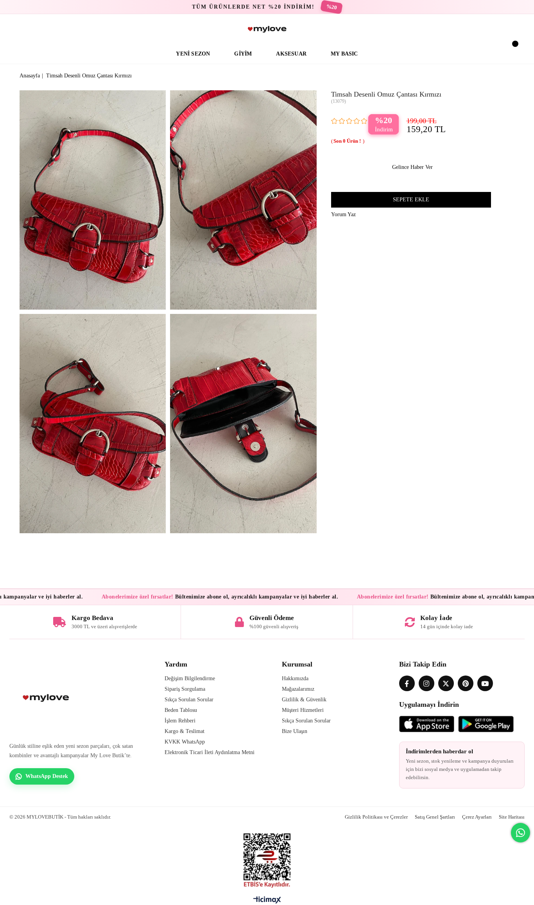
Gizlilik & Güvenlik (304, 699)
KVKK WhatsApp (185, 742)
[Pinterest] (465, 683)
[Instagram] (426, 683)
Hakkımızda (295, 678)
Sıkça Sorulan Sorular (189, 699)
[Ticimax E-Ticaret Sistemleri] (267, 902)
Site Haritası (512, 817)
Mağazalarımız (298, 689)
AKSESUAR (291, 54)
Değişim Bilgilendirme (190, 678)
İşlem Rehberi (180, 721)
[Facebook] (407, 683)
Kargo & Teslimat (184, 731)
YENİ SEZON (193, 54)
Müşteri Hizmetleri (303, 710)
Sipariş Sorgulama (185, 689)
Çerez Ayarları (477, 817)
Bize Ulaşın (294, 731)
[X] (446, 683)
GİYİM (243, 54)
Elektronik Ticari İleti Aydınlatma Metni (209, 752)
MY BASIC (344, 54)
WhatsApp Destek (46, 776)
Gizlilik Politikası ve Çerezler (376, 817)
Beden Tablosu (181, 710)
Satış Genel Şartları (435, 817)
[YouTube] (485, 683)
